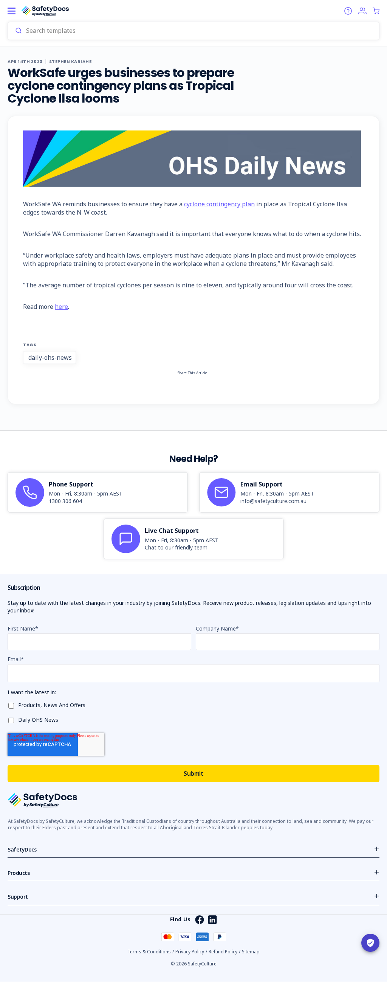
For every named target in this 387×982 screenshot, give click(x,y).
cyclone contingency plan (219, 204)
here (61, 306)
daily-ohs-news (50, 357)
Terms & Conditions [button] (149, 951)
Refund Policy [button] (223, 951)
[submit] (18, 31)
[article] (98, 492)
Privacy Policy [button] (189, 951)
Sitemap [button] (251, 951)
